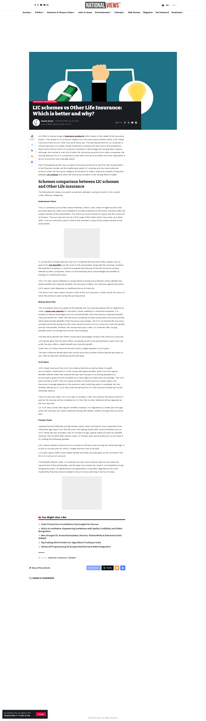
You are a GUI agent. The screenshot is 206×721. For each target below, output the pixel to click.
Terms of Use (24, 715)
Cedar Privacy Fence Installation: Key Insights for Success (70, 524)
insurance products (74, 136)
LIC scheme (52, 175)
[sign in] (31, 5)
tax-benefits (54, 265)
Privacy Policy (9, 715)
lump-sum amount (54, 311)
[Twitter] (37, 5)
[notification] (159, 5)
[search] (163, 5)
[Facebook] (35, 5)
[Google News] (44, 5)
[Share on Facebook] (124, 122)
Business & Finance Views (45, 102)
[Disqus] (77, 613)
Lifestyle (72, 558)
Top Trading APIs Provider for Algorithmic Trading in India (71, 542)
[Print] (136, 122)
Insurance (62, 558)
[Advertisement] (103, 32)
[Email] (132, 122)
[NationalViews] (103, 5)
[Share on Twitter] (128, 122)
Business (52, 558)
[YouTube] (41, 5)
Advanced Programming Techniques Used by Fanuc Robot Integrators (76, 547)
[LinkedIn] (47, 5)
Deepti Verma (47, 121)
